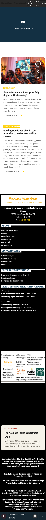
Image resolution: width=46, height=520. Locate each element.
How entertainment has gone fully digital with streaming (21, 94)
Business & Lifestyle (11, 126)
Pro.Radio (8, 474)
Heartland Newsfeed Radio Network (15, 275)
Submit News (6, 262)
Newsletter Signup (8, 256)
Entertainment (9, 88)
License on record (31, 466)
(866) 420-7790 (24, 220)
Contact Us (5, 264)
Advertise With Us (8, 236)
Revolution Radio (8, 278)
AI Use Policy (6, 242)
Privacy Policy (6, 245)
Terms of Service (28, 483)
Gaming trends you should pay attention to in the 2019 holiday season (20, 133)
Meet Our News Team (9, 230)
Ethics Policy (6, 239)
